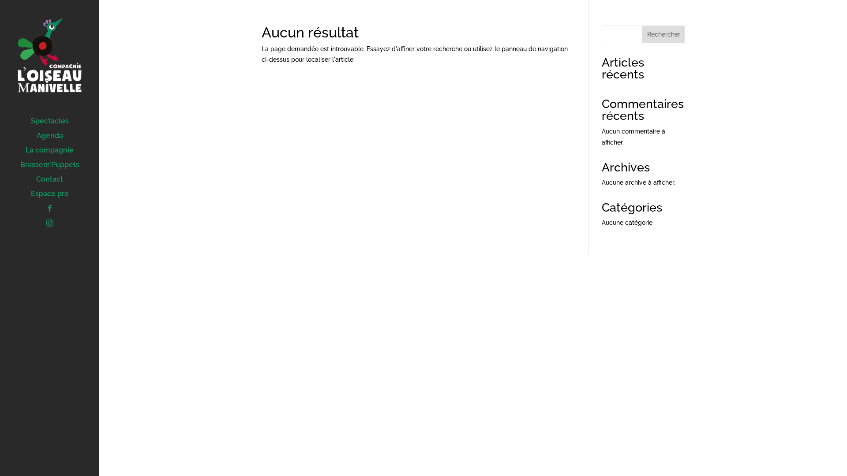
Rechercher (663, 34)
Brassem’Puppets (49, 165)
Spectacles (50, 121)
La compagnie (50, 150)
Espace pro (50, 194)
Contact (49, 179)
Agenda (50, 136)
